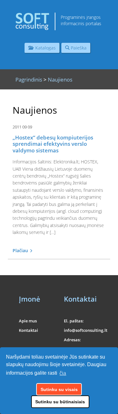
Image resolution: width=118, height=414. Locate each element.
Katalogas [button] (44, 48)
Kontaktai (28, 330)
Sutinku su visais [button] (59, 389)
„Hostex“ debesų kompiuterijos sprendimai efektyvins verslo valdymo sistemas (53, 144)
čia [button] (62, 373)
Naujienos (60, 79)
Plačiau (21, 250)
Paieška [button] (78, 48)
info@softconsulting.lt (85, 330)
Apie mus (28, 321)
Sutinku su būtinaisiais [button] (60, 401)
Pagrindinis (28, 79)
